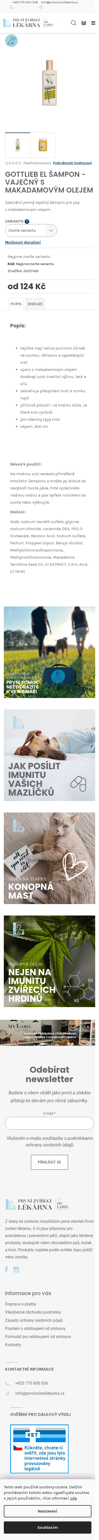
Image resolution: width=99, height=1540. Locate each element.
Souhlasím (47, 1527)
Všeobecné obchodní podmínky (33, 1312)
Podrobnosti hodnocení (72, 163)
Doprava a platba (20, 1304)
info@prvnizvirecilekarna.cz (59, 2)
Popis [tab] (16, 304)
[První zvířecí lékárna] (37, 1204)
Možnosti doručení (23, 242)
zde (73, 1498)
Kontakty (13, 1344)
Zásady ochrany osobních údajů (34, 1320)
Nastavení (47, 1511)
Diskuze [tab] (35, 304)
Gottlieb (31, 270)
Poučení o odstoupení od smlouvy (35, 1328)
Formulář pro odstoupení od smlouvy (38, 1336)
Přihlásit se (49, 1162)
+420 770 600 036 (25, 2)
